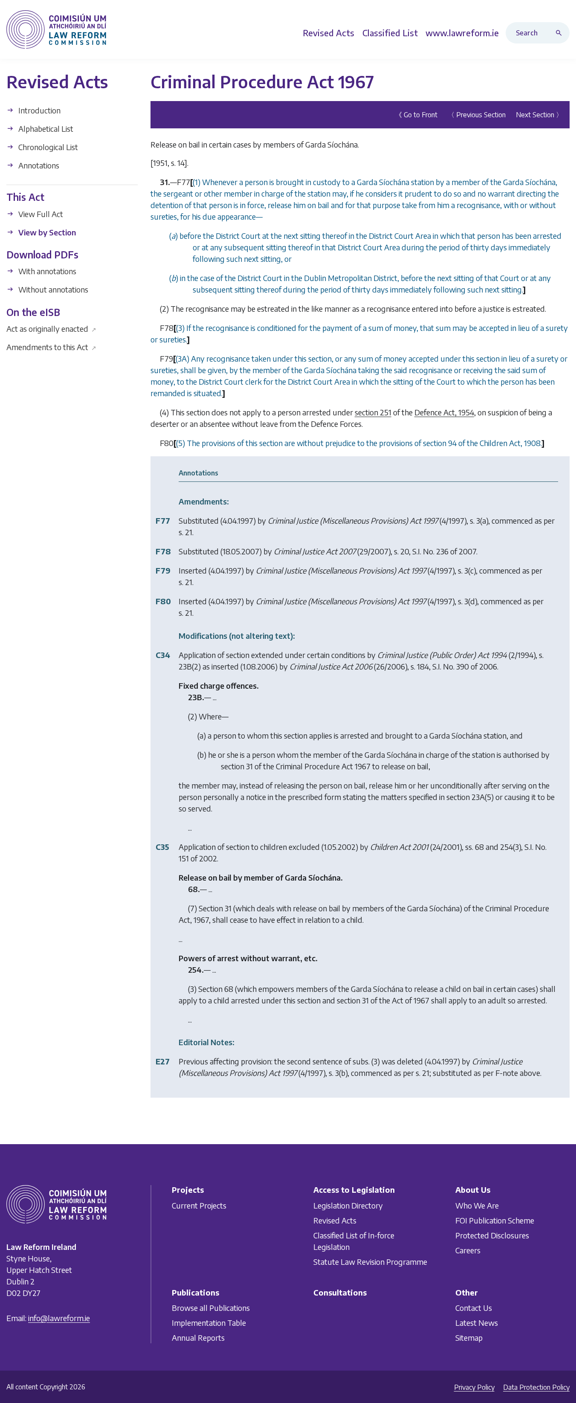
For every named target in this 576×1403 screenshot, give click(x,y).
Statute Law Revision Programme (370, 1261)
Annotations (38, 165)
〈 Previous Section (477, 114)
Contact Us (473, 1308)
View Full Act (40, 213)
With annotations (46, 271)
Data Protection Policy (536, 1387)
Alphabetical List (45, 128)
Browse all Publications (211, 1308)
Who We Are (477, 1205)
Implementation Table (209, 1323)
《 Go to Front (416, 114)
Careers (467, 1250)
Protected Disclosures (492, 1235)
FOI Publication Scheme (494, 1220)
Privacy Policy (474, 1387)
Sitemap (469, 1337)
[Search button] (561, 32)
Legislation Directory (348, 1205)
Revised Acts (334, 1220)
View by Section (46, 232)
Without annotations (52, 289)
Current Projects (199, 1205)
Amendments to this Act (51, 347)
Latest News (476, 1323)
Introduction (39, 110)
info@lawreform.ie (59, 1318)
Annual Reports (198, 1337)
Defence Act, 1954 (444, 412)
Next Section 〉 (539, 114)
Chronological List (47, 147)
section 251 (373, 412)
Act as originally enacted (51, 328)
